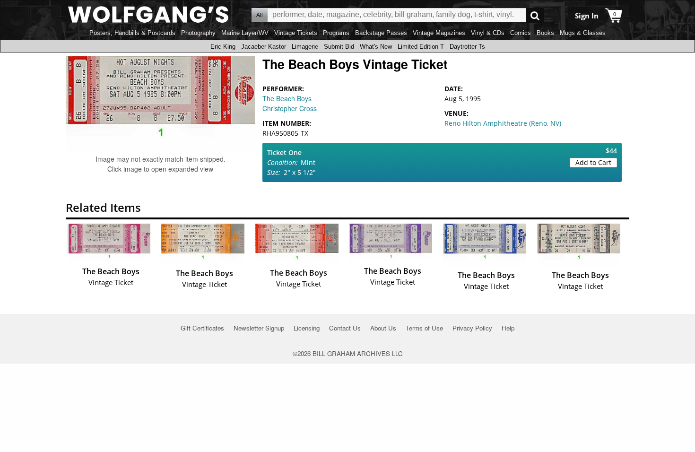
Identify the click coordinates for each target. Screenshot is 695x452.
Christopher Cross (289, 108)
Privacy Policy (472, 328)
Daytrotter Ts (467, 46)
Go (535, 15)
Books (545, 32)
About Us (383, 328)
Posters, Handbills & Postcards (132, 32)
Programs (336, 32)
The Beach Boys (287, 98)
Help (508, 328)
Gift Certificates (202, 328)
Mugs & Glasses (583, 32)
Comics (520, 32)
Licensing (307, 328)
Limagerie (305, 46)
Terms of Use (424, 328)
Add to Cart (593, 162)
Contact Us (345, 328)
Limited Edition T (421, 46)
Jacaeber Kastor (263, 46)
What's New (376, 46)
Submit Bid (339, 46)
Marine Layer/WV (245, 32)
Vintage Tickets (295, 32)
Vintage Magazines (439, 32)
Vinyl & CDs (487, 32)
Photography (198, 32)
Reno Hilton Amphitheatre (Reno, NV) (502, 123)
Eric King (222, 46)
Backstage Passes (381, 32)
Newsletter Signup (259, 328)
